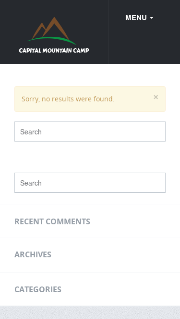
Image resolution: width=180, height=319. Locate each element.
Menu (137, 17)
